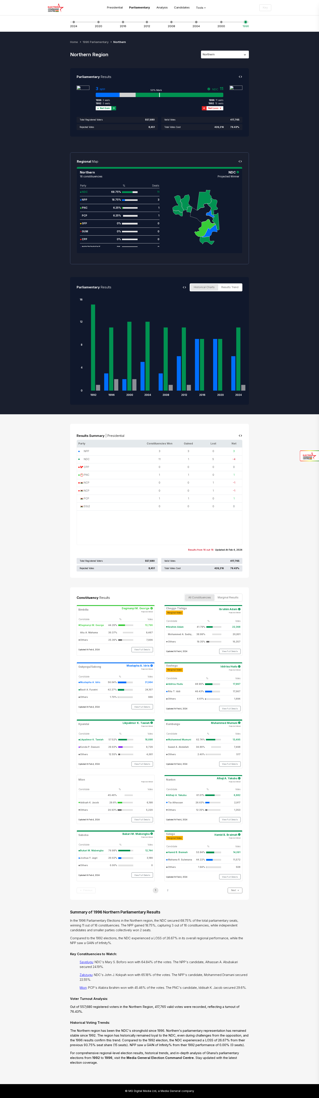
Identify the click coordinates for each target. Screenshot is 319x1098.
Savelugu (86, 962)
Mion (83, 988)
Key (265, 7)
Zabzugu (86, 975)
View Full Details (142, 649)
